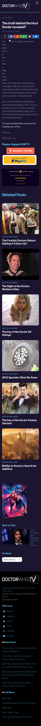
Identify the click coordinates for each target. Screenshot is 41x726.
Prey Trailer (6, 698)
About (10, 591)
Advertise (5, 588)
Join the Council (20, 183)
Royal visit (16, 108)
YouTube (9, 636)
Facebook (10, 616)
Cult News (9, 692)
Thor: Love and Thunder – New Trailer (17, 717)
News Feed (9, 642)
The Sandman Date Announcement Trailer (19, 703)
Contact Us (14, 588)
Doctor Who (8, 31)
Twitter (9, 621)
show (13, 138)
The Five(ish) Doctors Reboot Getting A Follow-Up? (19, 242)
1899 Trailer (7, 708)
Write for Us (24, 588)
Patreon (9, 611)
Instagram (10, 631)
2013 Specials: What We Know (19, 377)
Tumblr (9, 626)
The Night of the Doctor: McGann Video (16, 288)
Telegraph (32, 105)
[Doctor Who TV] (15, 8)
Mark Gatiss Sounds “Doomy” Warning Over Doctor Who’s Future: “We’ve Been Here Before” (19, 675)
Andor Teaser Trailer (10, 712)
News (17, 31)
